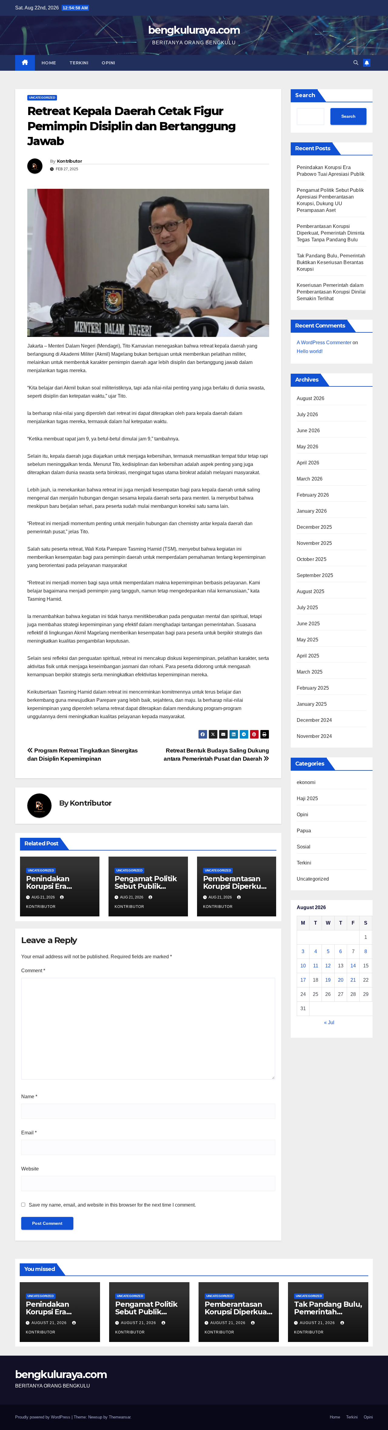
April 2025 (308, 656)
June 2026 (308, 430)
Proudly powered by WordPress (43, 1417)
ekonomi (306, 782)
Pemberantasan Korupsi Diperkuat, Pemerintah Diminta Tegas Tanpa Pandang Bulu (331, 233)
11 (315, 966)
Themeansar (119, 1417)
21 (353, 980)
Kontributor (69, 161)
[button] (355, 62)
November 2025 (314, 543)
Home (49, 63)
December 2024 (314, 720)
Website (30, 1168)
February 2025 (313, 688)
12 (328, 966)
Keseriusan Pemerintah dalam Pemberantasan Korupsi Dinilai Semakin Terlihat (331, 292)
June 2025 (308, 624)
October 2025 (311, 559)
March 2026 (310, 479)
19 (328, 980)
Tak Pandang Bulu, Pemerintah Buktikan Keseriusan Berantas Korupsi (331, 262)
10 (303, 966)
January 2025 (312, 704)
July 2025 (307, 607)
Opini (108, 63)
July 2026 (307, 414)
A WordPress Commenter (324, 342)
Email (29, 1132)
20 (340, 980)
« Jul (329, 1022)
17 (303, 980)
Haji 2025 (307, 798)
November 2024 (314, 736)
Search (305, 95)
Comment (33, 970)
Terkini (79, 63)
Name (29, 1096)
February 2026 (313, 495)
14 (353, 966)
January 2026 (312, 511)
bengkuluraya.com (194, 30)
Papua (304, 831)
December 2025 (314, 527)
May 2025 (308, 640)
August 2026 (311, 398)
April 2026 (308, 463)
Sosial (304, 847)
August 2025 (311, 591)
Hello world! (310, 351)
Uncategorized (42, 97)
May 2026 (308, 447)
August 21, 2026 (50, 1323)
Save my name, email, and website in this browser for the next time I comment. (112, 1205)
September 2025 (315, 575)
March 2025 (310, 672)
